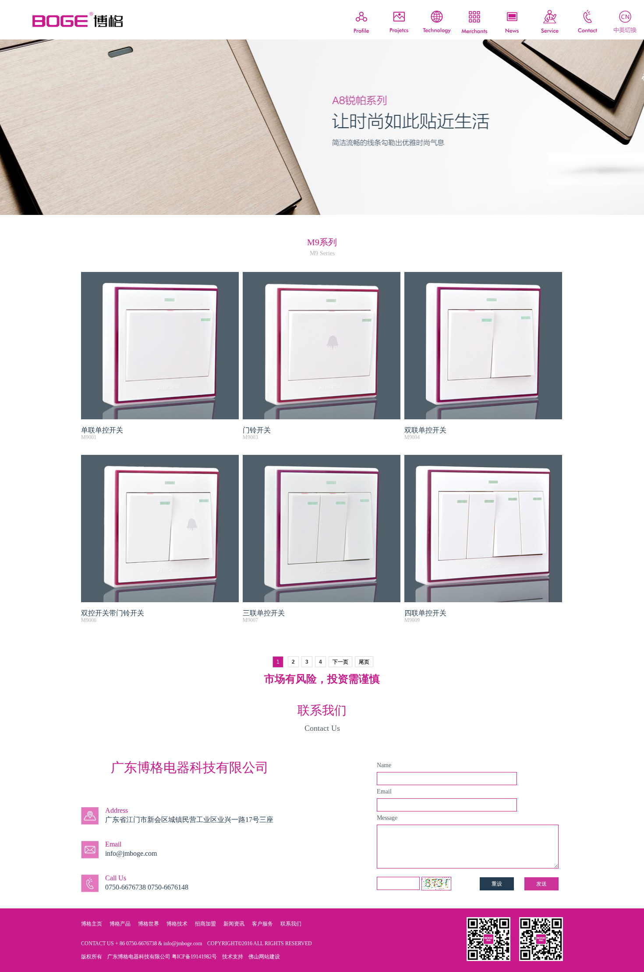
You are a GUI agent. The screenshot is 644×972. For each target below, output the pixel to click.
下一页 (340, 662)
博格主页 (91, 924)
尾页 (364, 662)
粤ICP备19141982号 (194, 957)
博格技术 (177, 924)
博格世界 (148, 924)
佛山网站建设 (264, 957)
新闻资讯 (233, 924)
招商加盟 (205, 924)
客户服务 (262, 924)
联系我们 (290, 924)
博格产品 (120, 924)
